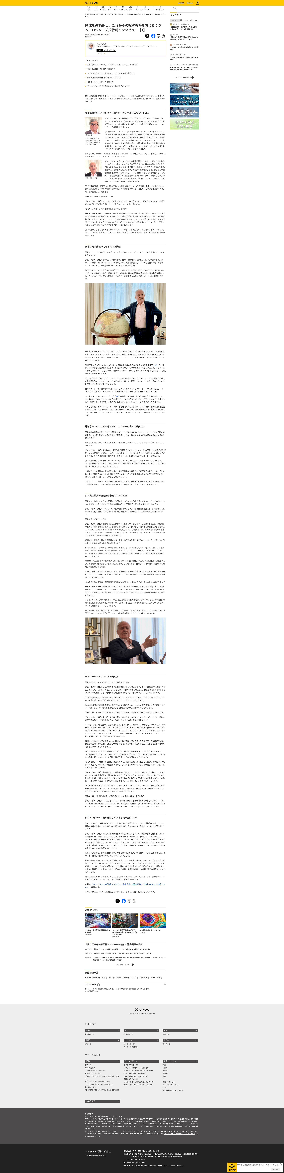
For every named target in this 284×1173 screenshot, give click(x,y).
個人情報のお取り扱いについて (134, 1162)
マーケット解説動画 (131, 1047)
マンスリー (195, 20)
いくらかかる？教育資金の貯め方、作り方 (138, 1082)
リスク (133, 977)
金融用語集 (90, 1101)
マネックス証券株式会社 (139, 1166)
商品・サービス (170, 1061)
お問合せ (160, 1166)
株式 (87, 977)
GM (117, 396)
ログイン (190, 3)
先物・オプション (169, 1082)
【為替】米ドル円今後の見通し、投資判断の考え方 (102, 1077)
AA (156, 365)
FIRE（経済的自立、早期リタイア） (136, 1076)
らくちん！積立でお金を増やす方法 (97, 1082)
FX (163, 1079)
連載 (88, 1040)
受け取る (275, 1169)
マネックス (92, 61)
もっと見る (100, 53)
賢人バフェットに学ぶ (93, 1073)
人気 (126, 1030)
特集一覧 (88, 1065)
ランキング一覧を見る (183, 77)
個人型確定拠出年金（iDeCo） (173, 1090)
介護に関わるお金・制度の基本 (135, 1073)
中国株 (165, 1071)
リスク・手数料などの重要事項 (134, 1159)
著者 (165, 1030)
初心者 (166, 1040)
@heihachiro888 (109, 50)
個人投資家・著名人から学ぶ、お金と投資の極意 (102, 1090)
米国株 (95, 977)
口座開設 (181, 3)
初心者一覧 (166, 1044)
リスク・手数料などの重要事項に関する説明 (179, 1134)
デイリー (176, 20)
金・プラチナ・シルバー (171, 1085)
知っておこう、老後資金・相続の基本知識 (138, 1071)
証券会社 (143, 977)
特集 (88, 1061)
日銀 (158, 977)
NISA (164, 1087)
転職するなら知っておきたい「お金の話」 (138, 1085)
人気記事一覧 (128, 1034)
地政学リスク (121, 977)
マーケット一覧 (129, 1044)
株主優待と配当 (90, 1087)
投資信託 (166, 1073)
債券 (164, 1076)
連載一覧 (88, 1044)
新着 (88, 1030)
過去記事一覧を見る (124, 965)
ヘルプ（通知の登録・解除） (174, 1166)
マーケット (129, 1040)
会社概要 (152, 1166)
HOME (87, 14)
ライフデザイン (131, 1061)
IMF (110, 977)
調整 (103, 977)
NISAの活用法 (90, 1068)
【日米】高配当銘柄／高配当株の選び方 (99, 1084)
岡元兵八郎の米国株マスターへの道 (102, 14)
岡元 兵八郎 (101, 44)
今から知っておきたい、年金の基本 (136, 1068)
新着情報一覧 (89, 1034)
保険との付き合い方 (131, 1079)
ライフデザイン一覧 (131, 1065)
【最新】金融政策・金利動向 (95, 1071)
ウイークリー (185, 20)
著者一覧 (166, 1034)
